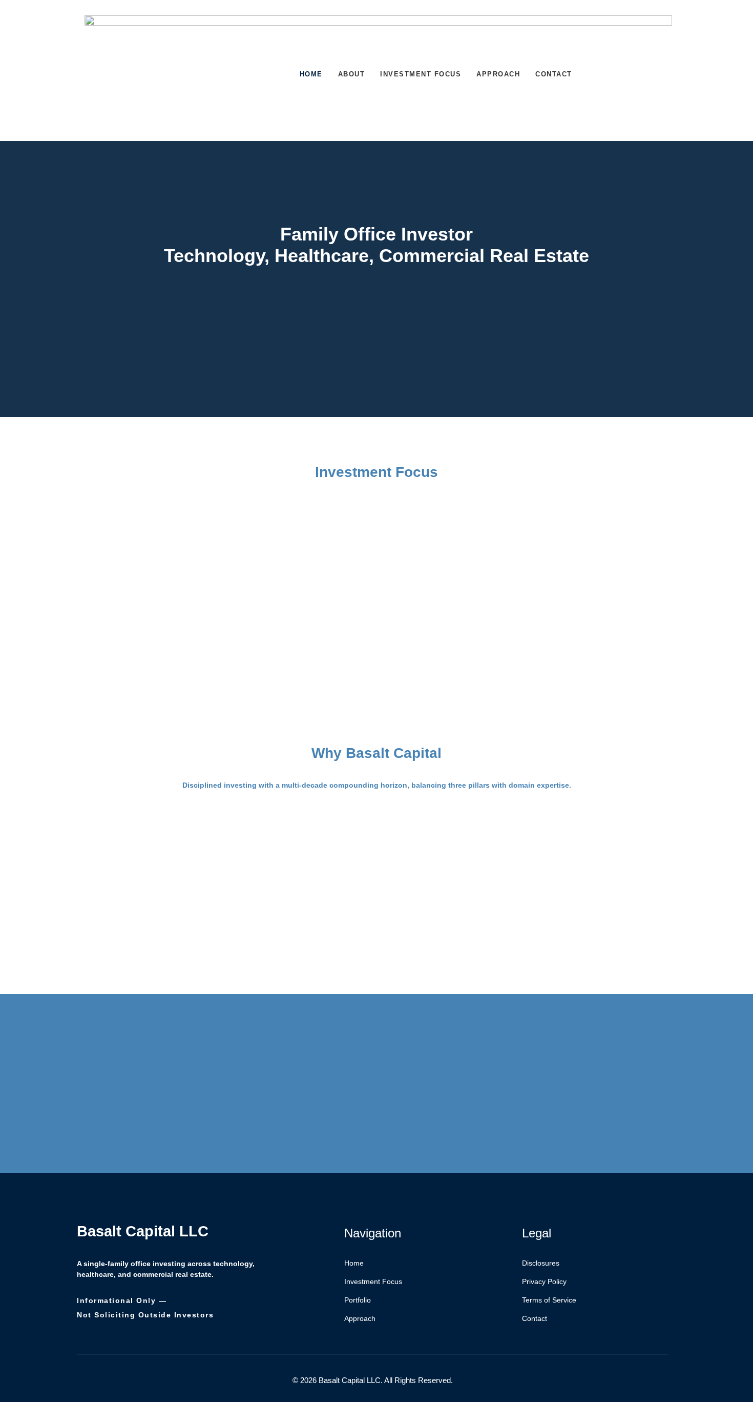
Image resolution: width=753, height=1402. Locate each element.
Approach (498, 74)
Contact (553, 74)
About (351, 74)
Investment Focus (420, 74)
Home (311, 74)
